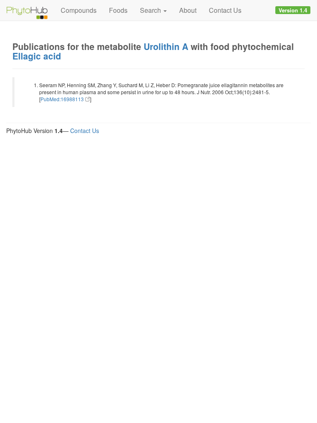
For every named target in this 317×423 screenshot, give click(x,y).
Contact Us (225, 10)
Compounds (79, 10)
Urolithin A (166, 46)
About (187, 10)
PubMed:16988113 (62, 98)
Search (151, 10)
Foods (118, 10)
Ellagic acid (36, 56)
